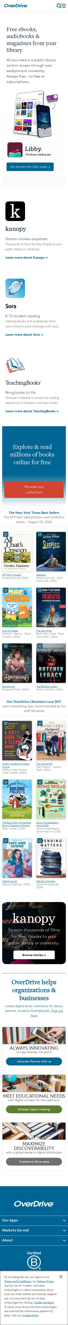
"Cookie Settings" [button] (43, 1302)
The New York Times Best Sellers (34, 512)
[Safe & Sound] (17, 878)
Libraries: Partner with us (34, 1061)
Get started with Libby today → (30, 166)
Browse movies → (34, 955)
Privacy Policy (45, 1281)
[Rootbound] (17, 683)
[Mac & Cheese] (17, 627)
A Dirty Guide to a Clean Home (16, 765)
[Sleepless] (51, 572)
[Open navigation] (61, 5)
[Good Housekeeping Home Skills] (51, 819)
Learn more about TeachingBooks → (32, 411)
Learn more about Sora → (24, 334)
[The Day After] (51, 627)
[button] (34, 1221)
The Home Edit (44, 763)
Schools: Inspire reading (34, 1109)
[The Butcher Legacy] (51, 683)
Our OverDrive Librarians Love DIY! (34, 701)
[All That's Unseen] (17, 572)
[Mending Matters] (51, 878)
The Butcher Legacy (47, 686)
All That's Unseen (11, 574)
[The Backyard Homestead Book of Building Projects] (17, 819)
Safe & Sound (9, 881)
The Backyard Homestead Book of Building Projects (16, 824)
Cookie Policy (30, 1315)
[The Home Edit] (51, 761)
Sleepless (41, 574)
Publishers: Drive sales (34, 1161)
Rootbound (8, 686)
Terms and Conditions (17, 1281)
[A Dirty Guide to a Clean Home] (17, 761)
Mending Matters (45, 881)
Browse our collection (34, 489)
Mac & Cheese (10, 630)
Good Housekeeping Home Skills (47, 824)
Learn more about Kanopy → (26, 257)
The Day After (44, 630)
